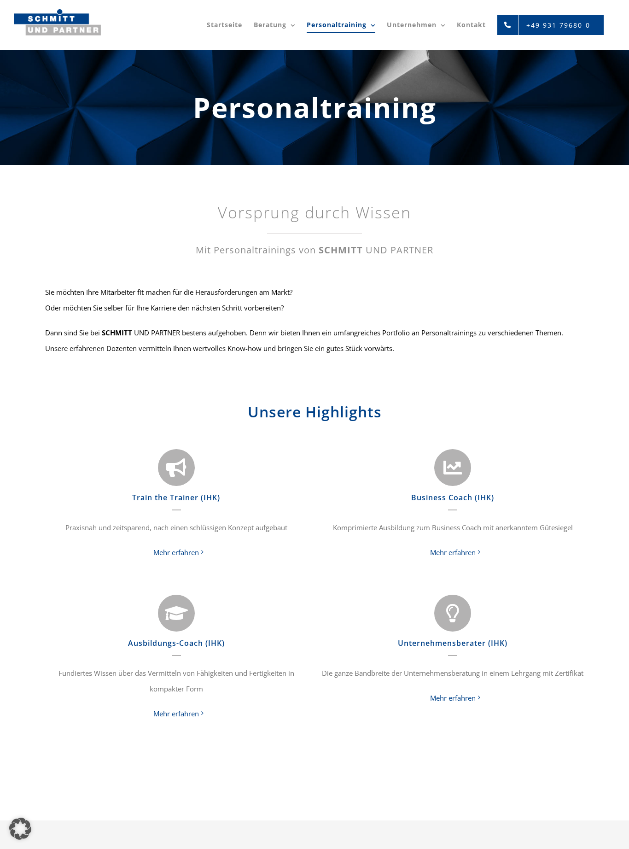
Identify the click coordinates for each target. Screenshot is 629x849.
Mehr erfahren (176, 552)
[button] (20, 828)
